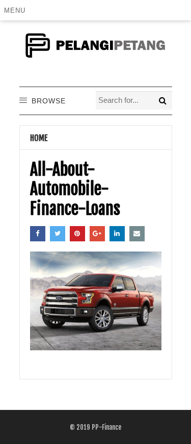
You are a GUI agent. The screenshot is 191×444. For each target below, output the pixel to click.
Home (39, 138)
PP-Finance (106, 427)
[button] (16, 10)
